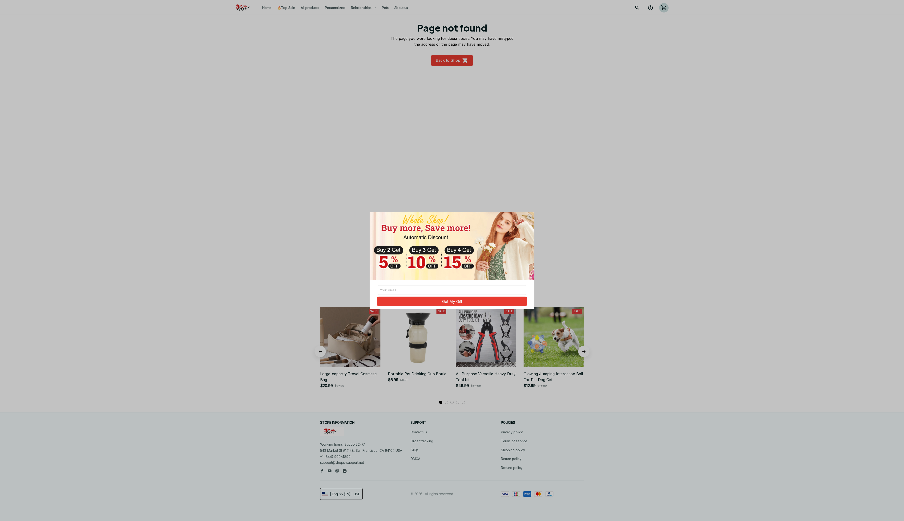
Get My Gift (452, 301)
